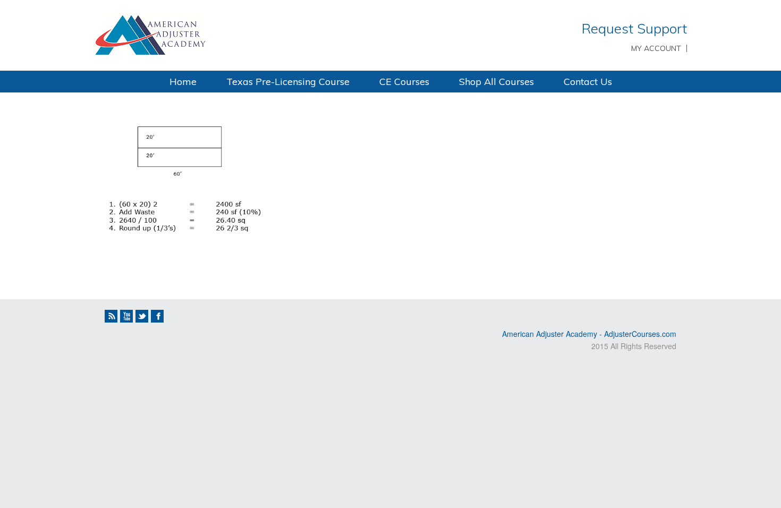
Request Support (634, 28)
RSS (111, 316)
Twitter (141, 316)
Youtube (126, 316)
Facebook (157, 316)
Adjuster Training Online (236, 34)
